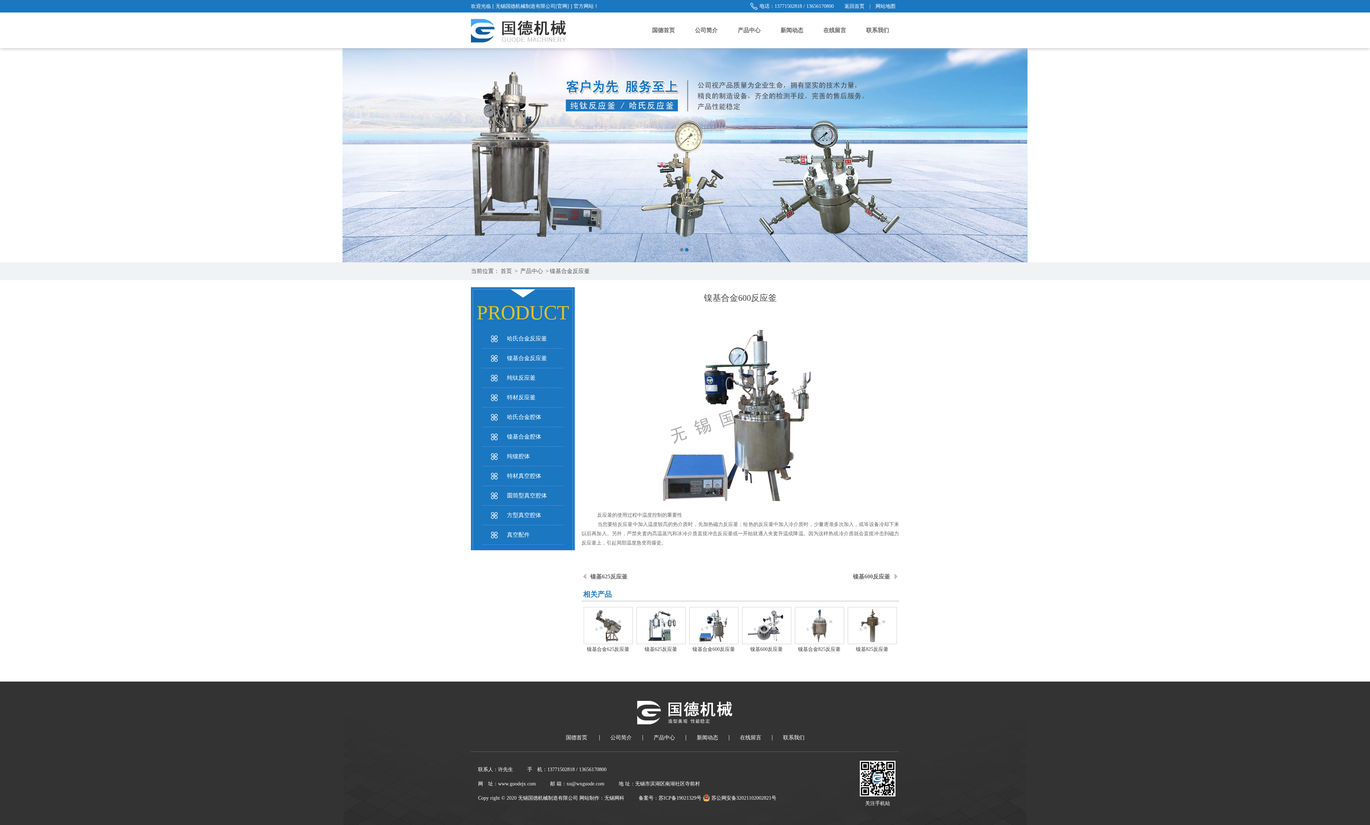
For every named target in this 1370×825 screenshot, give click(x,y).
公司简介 (706, 30)
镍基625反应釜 (609, 576)
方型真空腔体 (524, 515)
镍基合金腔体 (524, 437)
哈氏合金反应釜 (527, 338)
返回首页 (854, 6)
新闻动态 (792, 30)
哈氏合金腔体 (524, 417)
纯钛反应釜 (521, 378)
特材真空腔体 (524, 476)
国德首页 (663, 30)
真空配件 (518, 535)
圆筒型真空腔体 (527, 495)
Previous (12, 155)
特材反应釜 (521, 397)
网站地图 (885, 6)
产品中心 (749, 30)
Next (1357, 155)
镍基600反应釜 (871, 576)
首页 (506, 271)
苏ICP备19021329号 (680, 798)
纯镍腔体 (518, 456)
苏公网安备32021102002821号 (743, 798)
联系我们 (877, 30)
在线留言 (834, 30)
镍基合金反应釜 (570, 271)
